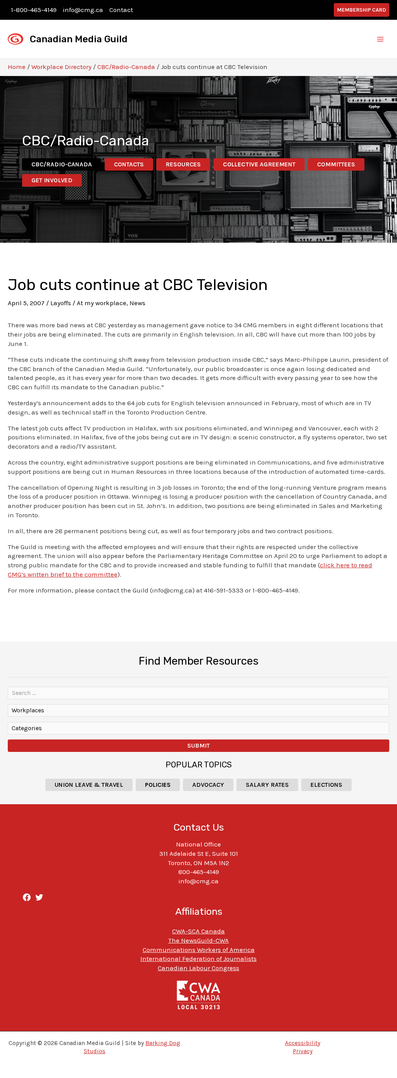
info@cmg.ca (83, 10)
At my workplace (101, 303)
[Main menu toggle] (381, 39)
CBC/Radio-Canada (126, 67)
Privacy (302, 1051)
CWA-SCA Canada (198, 931)
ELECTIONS (326, 784)
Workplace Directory (61, 67)
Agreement (259, 164)
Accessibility (302, 1043)
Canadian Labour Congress (198, 968)
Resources (183, 164)
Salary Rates (267, 784)
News (137, 303)
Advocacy (208, 784)
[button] (361, 10)
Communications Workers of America (199, 950)
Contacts (129, 164)
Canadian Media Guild (79, 39)
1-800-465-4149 (34, 10)
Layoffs (60, 303)
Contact (121, 10)
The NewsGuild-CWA (198, 940)
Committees (336, 164)
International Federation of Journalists (198, 958)
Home (17, 67)
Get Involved (51, 180)
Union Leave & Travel (89, 784)
